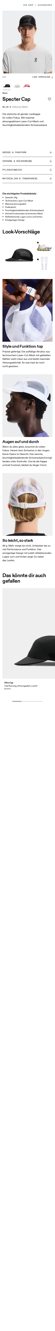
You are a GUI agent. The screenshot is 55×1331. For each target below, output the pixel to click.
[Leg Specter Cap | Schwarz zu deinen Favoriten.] (49, 99)
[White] (16, 85)
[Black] (6, 85)
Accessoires (45, 5)
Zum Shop (28, 5)
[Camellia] (26, 85)
